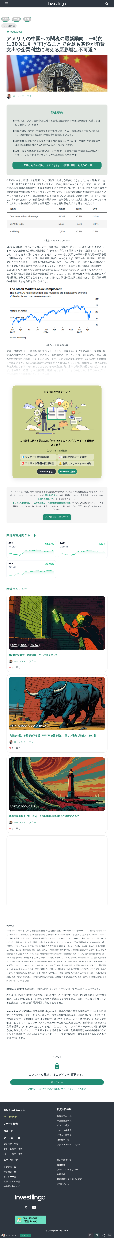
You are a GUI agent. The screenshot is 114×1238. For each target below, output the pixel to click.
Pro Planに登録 (67, 471)
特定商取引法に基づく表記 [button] (69, 1179)
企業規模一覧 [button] (10, 1167)
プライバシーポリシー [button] (67, 1169)
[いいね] (90, 1235)
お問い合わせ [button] (63, 1184)
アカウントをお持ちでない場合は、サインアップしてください (57, 1088)
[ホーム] (57, 4)
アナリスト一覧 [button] (12, 1137)
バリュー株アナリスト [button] (14, 1154)
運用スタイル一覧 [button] (12, 1181)
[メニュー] (7, 4)
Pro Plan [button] (12, 1116)
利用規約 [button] (61, 1174)
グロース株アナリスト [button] (14, 1149)
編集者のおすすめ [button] (12, 1186)
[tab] (5, 19)
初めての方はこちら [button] (14, 1109)
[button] (5, 19)
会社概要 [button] (61, 1164)
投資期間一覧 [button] (10, 1172)
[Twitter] (25, 1207)
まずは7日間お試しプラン (57, 517)
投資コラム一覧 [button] (64, 1115)
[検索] (106, 3)
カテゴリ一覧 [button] (11, 1160)
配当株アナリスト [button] (12, 1144)
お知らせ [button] (8, 1130)
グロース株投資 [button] (64, 1130)
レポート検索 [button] (11, 1123)
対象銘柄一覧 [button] (63, 1139)
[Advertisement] (57, 871)
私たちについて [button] (64, 1160)
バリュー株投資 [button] (64, 1135)
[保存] (96, 1235)
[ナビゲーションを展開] (1, 619)
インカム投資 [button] (63, 1125)
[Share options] (103, 1235)
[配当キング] (30, 1220)
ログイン (55, 1082)
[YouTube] (34, 1207)
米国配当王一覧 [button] (64, 1120)
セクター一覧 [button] (10, 1176)
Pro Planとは (46, 471)
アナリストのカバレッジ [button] (68, 1144)
